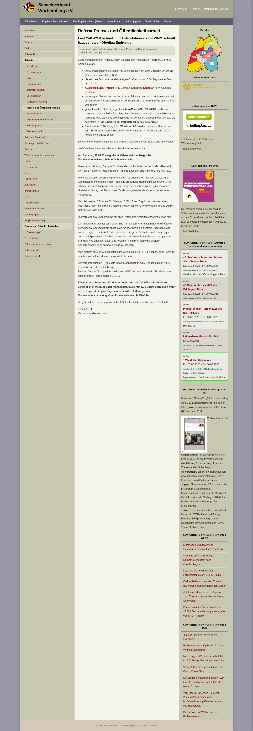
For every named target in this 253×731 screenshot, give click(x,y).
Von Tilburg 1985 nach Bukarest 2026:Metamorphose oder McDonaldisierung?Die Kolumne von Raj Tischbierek (203, 699)
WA (191, 407)
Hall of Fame (30, 179)
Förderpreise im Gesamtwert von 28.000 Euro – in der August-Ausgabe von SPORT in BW (204, 611)
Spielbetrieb (30, 54)
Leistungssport (34, 96)
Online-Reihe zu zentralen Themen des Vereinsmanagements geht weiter (204, 583)
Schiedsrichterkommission (40, 119)
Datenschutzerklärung (215, 8)
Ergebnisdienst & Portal (55, 21)
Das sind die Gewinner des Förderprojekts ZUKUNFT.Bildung (202, 572)
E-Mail (167, 21)
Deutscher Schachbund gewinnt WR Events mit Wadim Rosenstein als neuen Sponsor (203, 682)
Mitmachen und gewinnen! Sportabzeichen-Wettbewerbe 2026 (203, 547)
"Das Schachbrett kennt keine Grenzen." (200, 636)
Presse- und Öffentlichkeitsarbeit (44, 107)
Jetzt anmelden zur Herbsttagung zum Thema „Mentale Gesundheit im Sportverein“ (203, 596)
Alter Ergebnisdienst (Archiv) (87, 21)
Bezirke (28, 149)
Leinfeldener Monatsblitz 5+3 (200, 336)
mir (130, 256)
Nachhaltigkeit (191, 231)
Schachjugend (133, 21)
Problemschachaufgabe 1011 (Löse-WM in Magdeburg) (203, 647)
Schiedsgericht (34, 125)
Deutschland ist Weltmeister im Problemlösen (200, 714)
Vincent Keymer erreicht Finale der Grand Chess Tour (202, 669)
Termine (28, 42)
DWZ (26, 48)
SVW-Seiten (31, 21)
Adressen (29, 36)
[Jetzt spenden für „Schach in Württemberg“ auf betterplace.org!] (204, 121)
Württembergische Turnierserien (40, 155)
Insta (198, 407)
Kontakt (195, 8)
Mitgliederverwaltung (37, 101)
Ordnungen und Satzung (36, 143)
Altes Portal (114, 21)
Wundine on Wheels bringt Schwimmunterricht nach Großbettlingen (198, 560)
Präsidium (29, 30)
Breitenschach (34, 72)
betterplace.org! (192, 148)
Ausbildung (32, 66)
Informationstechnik (36, 90)
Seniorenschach (35, 131)
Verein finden (152, 21)
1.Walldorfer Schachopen (198, 360)
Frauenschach (34, 84)
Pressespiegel (31, 167)
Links (27, 161)
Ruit (199, 411)
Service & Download (34, 137)
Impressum (181, 8)
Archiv (27, 173)
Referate (28, 60)
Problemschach (34, 113)
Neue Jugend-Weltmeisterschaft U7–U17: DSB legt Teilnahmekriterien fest (204, 658)
